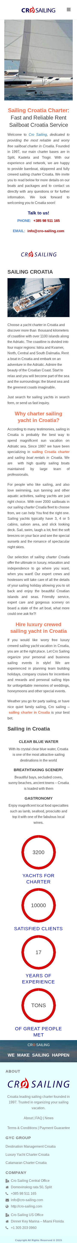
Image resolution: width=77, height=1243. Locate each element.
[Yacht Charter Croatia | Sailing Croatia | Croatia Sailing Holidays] (38, 9)
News (49, 1118)
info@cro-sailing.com (45, 231)
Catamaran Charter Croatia (26, 1163)
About (28, 1118)
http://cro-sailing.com (26, 1206)
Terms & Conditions (22, 1128)
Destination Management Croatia (31, 1146)
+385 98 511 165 (46, 221)
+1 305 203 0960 (24, 1228)
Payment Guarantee (55, 1128)
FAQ (38, 1118)
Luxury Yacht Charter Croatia (27, 1154)
